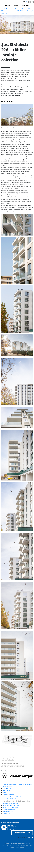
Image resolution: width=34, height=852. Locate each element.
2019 (27, 843)
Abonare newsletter (22, 833)
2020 (23, 843)
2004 (20, 847)
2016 (6, 845)
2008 (30, 845)
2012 (18, 845)
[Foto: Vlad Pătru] (17, 345)
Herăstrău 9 (6, 790)
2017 (3, 845)
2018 (30, 843)
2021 (20, 843)
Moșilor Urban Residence (10, 807)
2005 (17, 847)
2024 (11, 843)
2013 (15, 845)
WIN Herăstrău (7, 788)
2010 (23, 845)
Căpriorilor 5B (7, 814)
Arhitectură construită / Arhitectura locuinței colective (17, 12)
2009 (27, 845)
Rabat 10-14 (6, 793)
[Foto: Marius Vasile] (17, 115)
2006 (13, 847)
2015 (9, 845)
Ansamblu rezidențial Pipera (11, 805)
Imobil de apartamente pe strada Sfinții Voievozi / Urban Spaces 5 (17, 785)
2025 (7, 843)
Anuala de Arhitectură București (10, 9)
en (26, 2)
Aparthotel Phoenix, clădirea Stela (13, 797)
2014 (12, 845)
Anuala (7, 5)
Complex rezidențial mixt (10, 803)
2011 (21, 845)
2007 (10, 847)
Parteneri (25, 5)
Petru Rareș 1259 (7, 812)
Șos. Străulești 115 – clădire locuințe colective (16, 799)
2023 (14, 843)
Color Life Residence (9, 809)
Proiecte (16, 5)
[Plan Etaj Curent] (17, 741)
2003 (23, 847)
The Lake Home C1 (8, 795)
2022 (17, 843)
